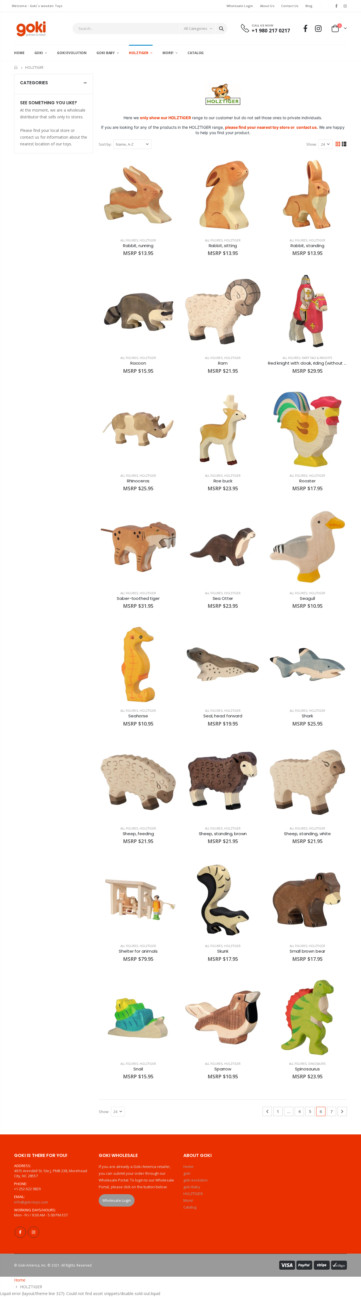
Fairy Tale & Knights (317, 358)
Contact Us (290, 6)
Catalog (189, 1207)
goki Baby (191, 1186)
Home (16, 67)
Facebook (20, 1232)
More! (188, 1200)
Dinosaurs (316, 1064)
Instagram (33, 1232)
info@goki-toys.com (31, 1202)
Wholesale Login (239, 6)
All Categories (195, 28)
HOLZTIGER (148, 240)
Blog (309, 6)
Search (221, 28)
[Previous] (267, 1111)
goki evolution (195, 1180)
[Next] (342, 1111)
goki (186, 1173)
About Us (267, 6)
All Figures (129, 240)
